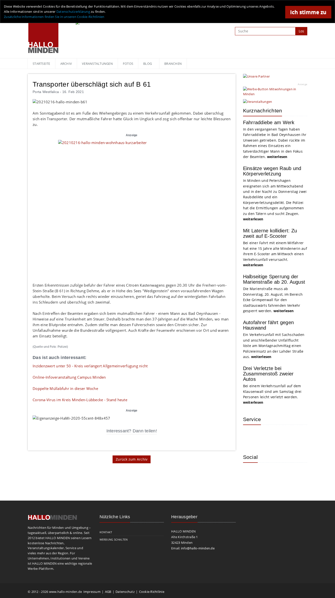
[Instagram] (250, 473)
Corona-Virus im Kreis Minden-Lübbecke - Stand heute (80, 399)
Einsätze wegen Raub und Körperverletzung (272, 171)
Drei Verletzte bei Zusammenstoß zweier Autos (268, 374)
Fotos (128, 63)
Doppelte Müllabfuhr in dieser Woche (65, 388)
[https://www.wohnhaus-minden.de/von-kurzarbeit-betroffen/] (132, 208)
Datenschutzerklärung (73, 11)
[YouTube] (282, 473)
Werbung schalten (114, 539)
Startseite (41, 63)
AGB (108, 591)
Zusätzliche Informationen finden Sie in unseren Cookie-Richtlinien (54, 16)
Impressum (92, 591)
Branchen (173, 63)
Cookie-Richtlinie (151, 591)
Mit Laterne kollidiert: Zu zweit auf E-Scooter (270, 233)
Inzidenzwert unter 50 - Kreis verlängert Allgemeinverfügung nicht (90, 365)
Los (301, 31)
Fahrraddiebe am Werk (269, 122)
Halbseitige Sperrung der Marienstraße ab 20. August (274, 279)
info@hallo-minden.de (198, 548)
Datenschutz (125, 591)
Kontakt (106, 532)
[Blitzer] (266, 435)
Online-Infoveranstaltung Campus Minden (69, 377)
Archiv (66, 63)
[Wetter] (250, 435)
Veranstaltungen (97, 63)
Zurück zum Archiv (131, 459)
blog (147, 63)
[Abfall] (282, 435)
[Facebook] (266, 473)
